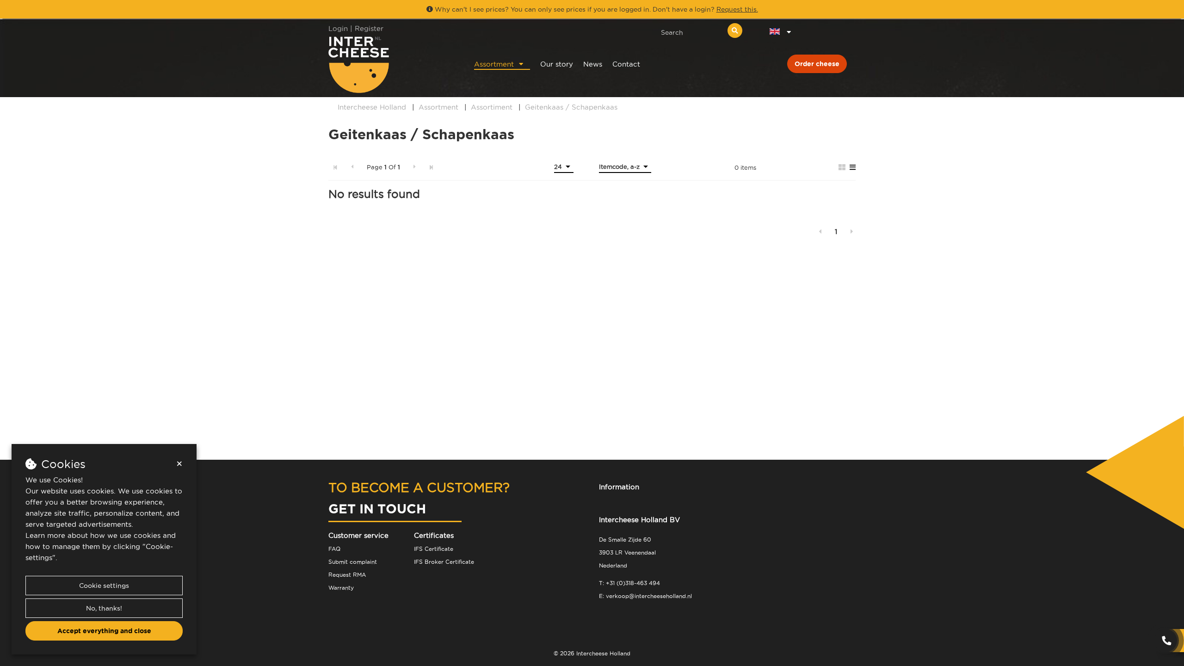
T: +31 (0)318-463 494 (629, 583)
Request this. (737, 9)
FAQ (334, 549)
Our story (556, 64)
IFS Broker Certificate (444, 562)
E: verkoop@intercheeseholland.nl (645, 596)
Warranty (341, 588)
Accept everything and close (104, 631)
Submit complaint (352, 562)
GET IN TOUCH (377, 508)
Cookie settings (104, 585)
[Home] (389, 64)
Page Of (383, 167)
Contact (626, 64)
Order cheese (817, 64)
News (592, 64)
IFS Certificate (433, 549)
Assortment (494, 64)
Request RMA (347, 575)
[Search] (735, 30)
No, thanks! (104, 608)
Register (369, 28)
